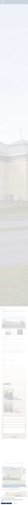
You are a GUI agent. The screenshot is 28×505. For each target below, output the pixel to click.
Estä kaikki (9, 503)
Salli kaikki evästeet (3, 503)
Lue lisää (2, 501)
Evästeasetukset (15, 503)
